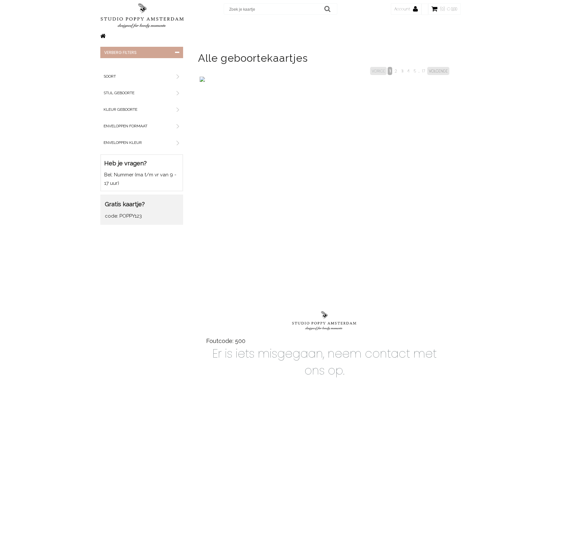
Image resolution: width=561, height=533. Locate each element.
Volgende (438, 71)
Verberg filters (120, 52)
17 (423, 71)
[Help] (424, 9)
